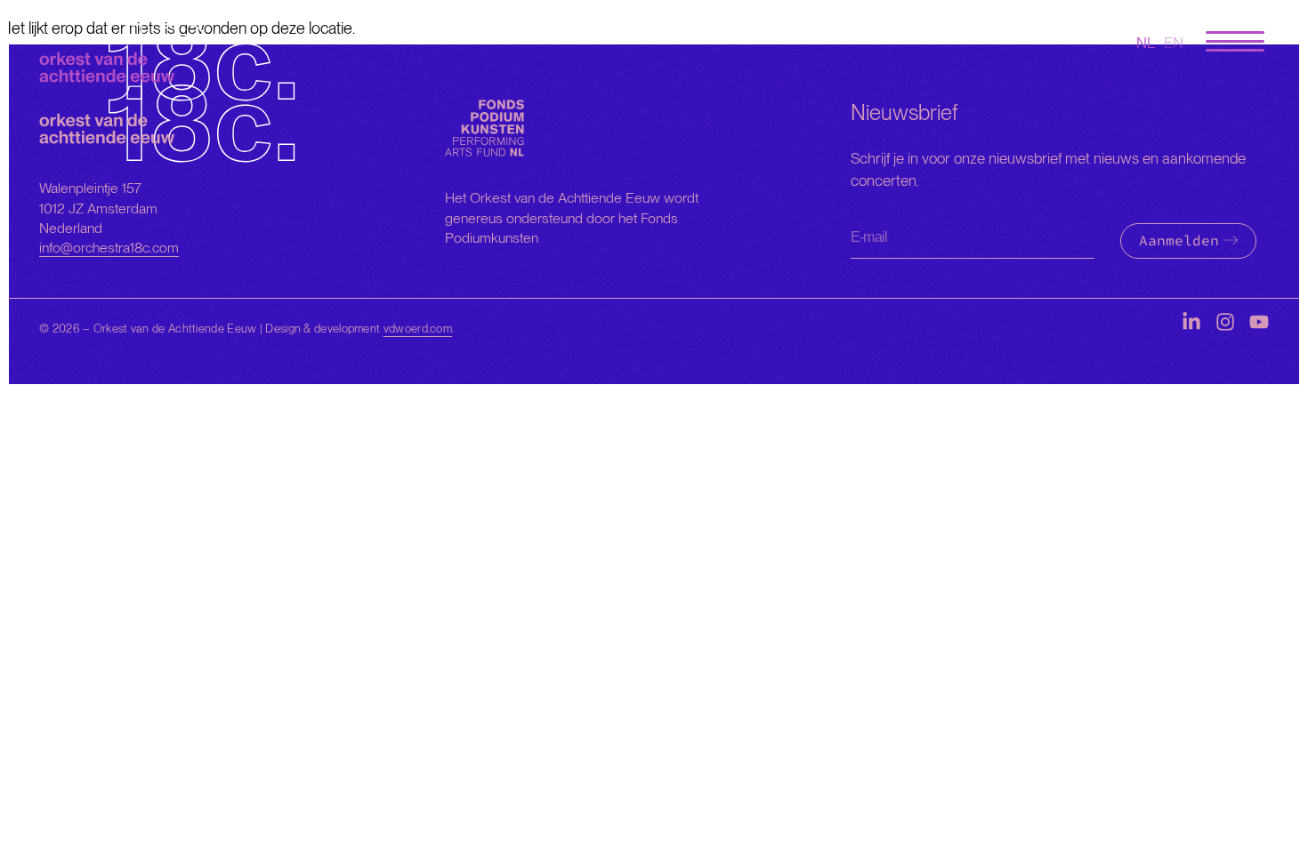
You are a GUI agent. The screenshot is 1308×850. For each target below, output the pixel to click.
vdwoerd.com (418, 328)
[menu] (1235, 42)
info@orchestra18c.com (109, 247)
